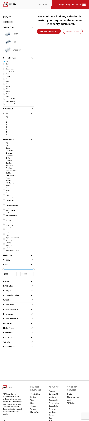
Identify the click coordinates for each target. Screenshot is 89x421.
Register (70, 4)
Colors (6, 281)
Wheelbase (7, 300)
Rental (69, 394)
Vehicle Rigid (10, 101)
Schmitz (8, 228)
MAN (7, 213)
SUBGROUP (8, 109)
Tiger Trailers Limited (13, 238)
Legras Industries (12, 205)
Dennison (9, 160)
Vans (32, 400)
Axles (5, 113)
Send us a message (49, 31)
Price (5, 264)
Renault (8, 223)
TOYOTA (9, 240)
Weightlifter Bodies (12, 250)
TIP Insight (71, 403)
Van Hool (9, 245)
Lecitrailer (9, 203)
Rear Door (7, 337)
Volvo (8, 247)
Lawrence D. (10, 200)
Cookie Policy (54, 406)
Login (62, 4)
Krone (8, 193)
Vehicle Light (10, 99)
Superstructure (9, 58)
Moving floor (34, 412)
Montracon (9, 218)
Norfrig (8, 220)
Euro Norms (8, 314)
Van (7, 96)
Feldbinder (9, 165)
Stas (7, 235)
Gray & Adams (11, 170)
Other (8, 76)
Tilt (7, 89)
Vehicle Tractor (11, 104)
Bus (7, 66)
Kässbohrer (10, 183)
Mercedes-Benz (11, 215)
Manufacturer (8, 139)
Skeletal (8, 84)
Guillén (8, 173)
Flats (32, 403)
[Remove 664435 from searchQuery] (11, 22)
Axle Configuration (11, 295)
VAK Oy (8, 242)
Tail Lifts (6, 342)
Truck (8, 91)
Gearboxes (7, 323)
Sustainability (53, 400)
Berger (8, 148)
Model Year (7, 255)
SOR (7, 233)
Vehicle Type (8, 27)
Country (6, 260)
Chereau (9, 153)
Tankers (33, 409)
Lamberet (9, 198)
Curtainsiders (35, 394)
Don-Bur (9, 163)
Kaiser (8, 178)
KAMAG (8, 180)
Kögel (8, 190)
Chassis (33, 406)
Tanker (8, 86)
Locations (52, 397)
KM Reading (8, 286)
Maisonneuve (10, 210)
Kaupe (8, 185)
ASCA (8, 145)
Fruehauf (9, 168)
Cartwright (9, 150)
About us (52, 391)
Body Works (8, 333)
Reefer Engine (9, 347)
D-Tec (8, 158)
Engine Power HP (10, 319)
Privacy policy (54, 403)
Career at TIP (53, 394)
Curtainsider (10, 71)
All (7, 61)
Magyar (8, 208)
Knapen (8, 188)
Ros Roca (9, 225)
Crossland (9, 155)
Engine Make (8, 305)
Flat (7, 74)
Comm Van (10, 69)
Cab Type (7, 291)
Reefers (33, 397)
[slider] (3, 269)
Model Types (8, 328)
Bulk (7, 64)
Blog (50, 418)
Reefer (8, 79)
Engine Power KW (10, 309)
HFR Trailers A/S (11, 175)
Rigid (7, 81)
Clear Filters (72, 31)
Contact (51, 415)
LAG (7, 195)
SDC (7, 230)
